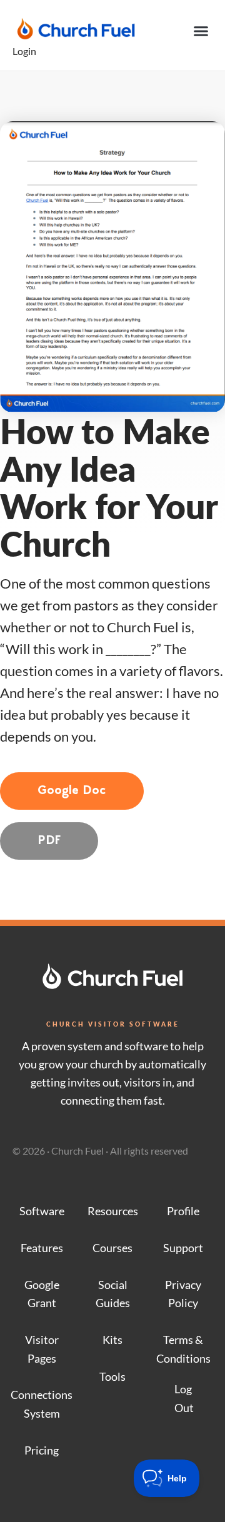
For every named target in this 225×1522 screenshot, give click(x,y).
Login (24, 51)
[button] (201, 31)
